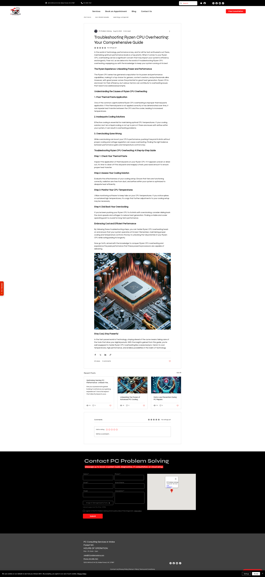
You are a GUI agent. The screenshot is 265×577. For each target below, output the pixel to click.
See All (179, 372)
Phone (117, 474)
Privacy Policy (81, 574)
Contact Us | (114, 569)
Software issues (102, 17)
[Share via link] (110, 355)
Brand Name (119, 482)
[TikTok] (223, 3)
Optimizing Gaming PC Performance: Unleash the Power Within (97, 381)
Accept (256, 574)
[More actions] (169, 31)
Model (85, 491)
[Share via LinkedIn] (105, 355)
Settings (246, 574)
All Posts (87, 17)
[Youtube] (220, 3)
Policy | (137, 569)
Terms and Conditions (147, 569)
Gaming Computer (121, 17)
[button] (201, 3)
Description (119, 491)
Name (85, 474)
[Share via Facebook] (95, 355)
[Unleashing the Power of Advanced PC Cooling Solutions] (133, 385)
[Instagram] (213, 3)
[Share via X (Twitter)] (100, 355)
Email (85, 482)
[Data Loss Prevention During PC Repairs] (166, 385)
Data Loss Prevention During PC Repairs (165, 398)
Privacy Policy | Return (126, 569)
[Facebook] (217, 3)
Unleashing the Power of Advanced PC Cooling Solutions (130, 398)
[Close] (262, 573)
